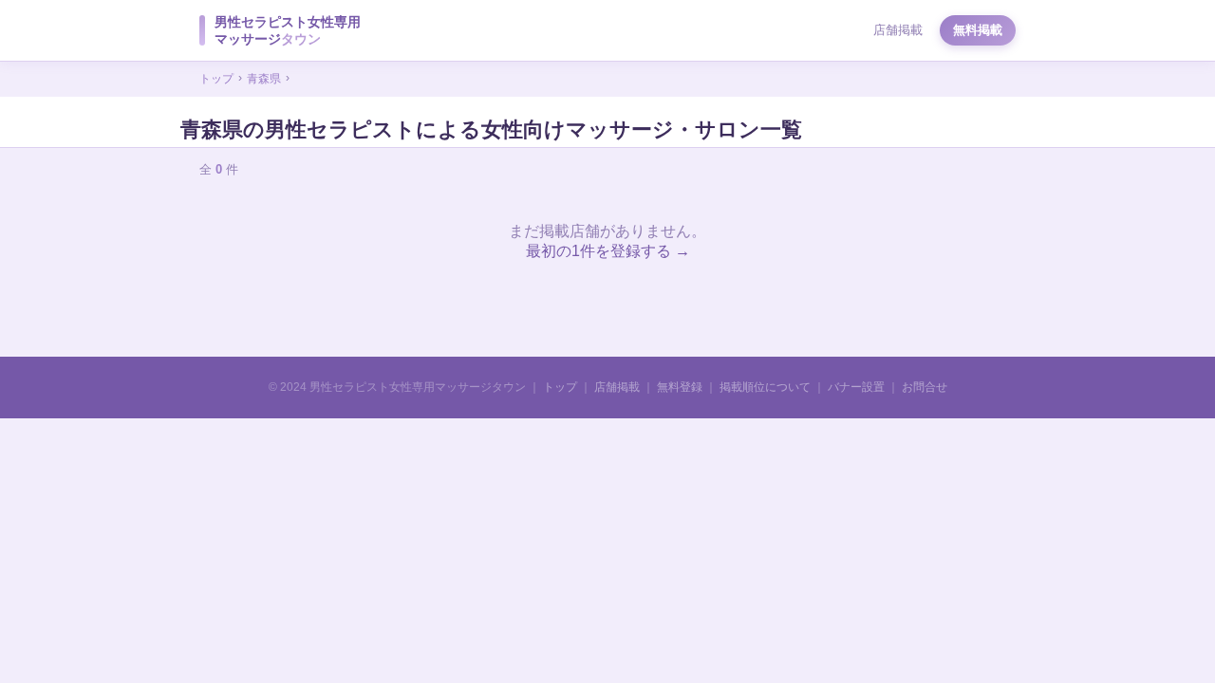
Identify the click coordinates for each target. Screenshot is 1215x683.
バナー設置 (856, 387)
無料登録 (679, 387)
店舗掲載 (898, 30)
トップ (216, 78)
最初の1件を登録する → (608, 251)
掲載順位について (765, 387)
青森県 (264, 78)
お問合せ (924, 387)
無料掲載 (977, 30)
